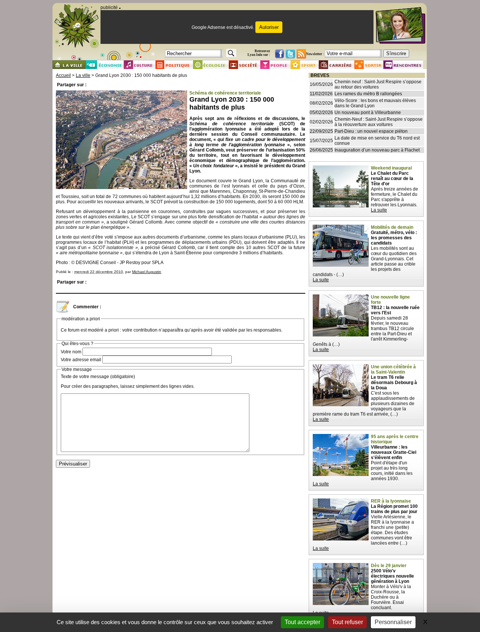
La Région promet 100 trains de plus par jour (394, 509)
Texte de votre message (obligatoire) (98, 376)
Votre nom (71, 351)
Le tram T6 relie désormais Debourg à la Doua (394, 382)
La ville (83, 75)
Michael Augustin (146, 272)
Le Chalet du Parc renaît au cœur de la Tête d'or (392, 178)
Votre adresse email (81, 359)
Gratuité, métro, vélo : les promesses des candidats (394, 238)
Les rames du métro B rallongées (368, 93)
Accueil (63, 75)
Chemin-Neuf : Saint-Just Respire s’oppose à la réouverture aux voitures (378, 122)
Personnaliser (393, 622)
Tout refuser (347, 622)
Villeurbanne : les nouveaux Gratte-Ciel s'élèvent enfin (393, 452)
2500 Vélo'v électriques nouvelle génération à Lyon (392, 576)
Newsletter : (315, 54)
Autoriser (269, 27)
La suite (379, 210)
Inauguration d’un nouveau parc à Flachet (377, 150)
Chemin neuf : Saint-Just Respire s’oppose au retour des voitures (378, 84)
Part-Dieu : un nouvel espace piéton (371, 131)
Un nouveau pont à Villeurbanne (367, 112)
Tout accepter (302, 622)
